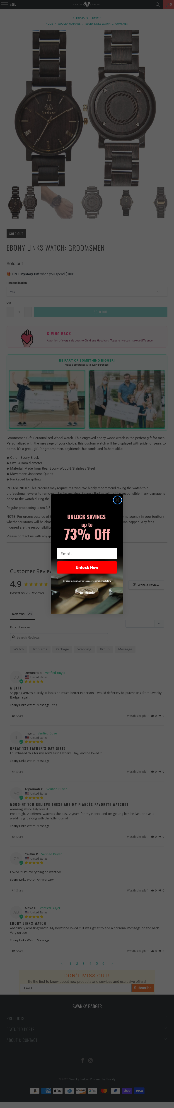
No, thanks (87, 592)
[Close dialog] (117, 500)
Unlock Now (87, 567)
